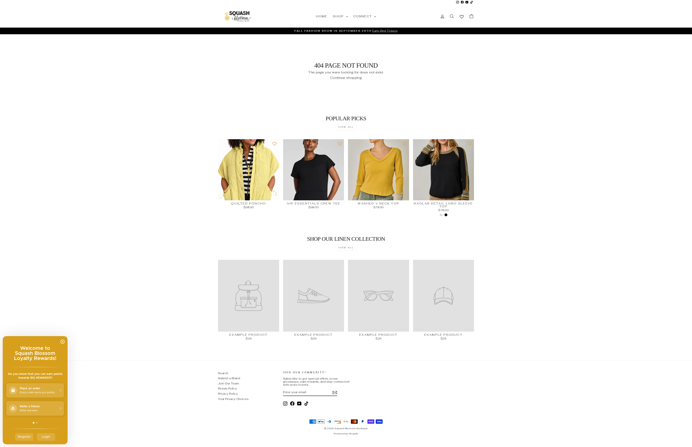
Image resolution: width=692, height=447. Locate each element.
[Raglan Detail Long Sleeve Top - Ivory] (441, 215)
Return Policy (227, 388)
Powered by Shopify (346, 433)
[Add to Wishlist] (274, 143)
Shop (339, 16)
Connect (363, 16)
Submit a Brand (229, 378)
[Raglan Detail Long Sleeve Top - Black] (446, 215)
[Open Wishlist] (462, 16)
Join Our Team (228, 383)
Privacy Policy (228, 393)
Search (223, 373)
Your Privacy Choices (233, 399)
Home (321, 16)
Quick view (248, 196)
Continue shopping (346, 78)
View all (346, 126)
